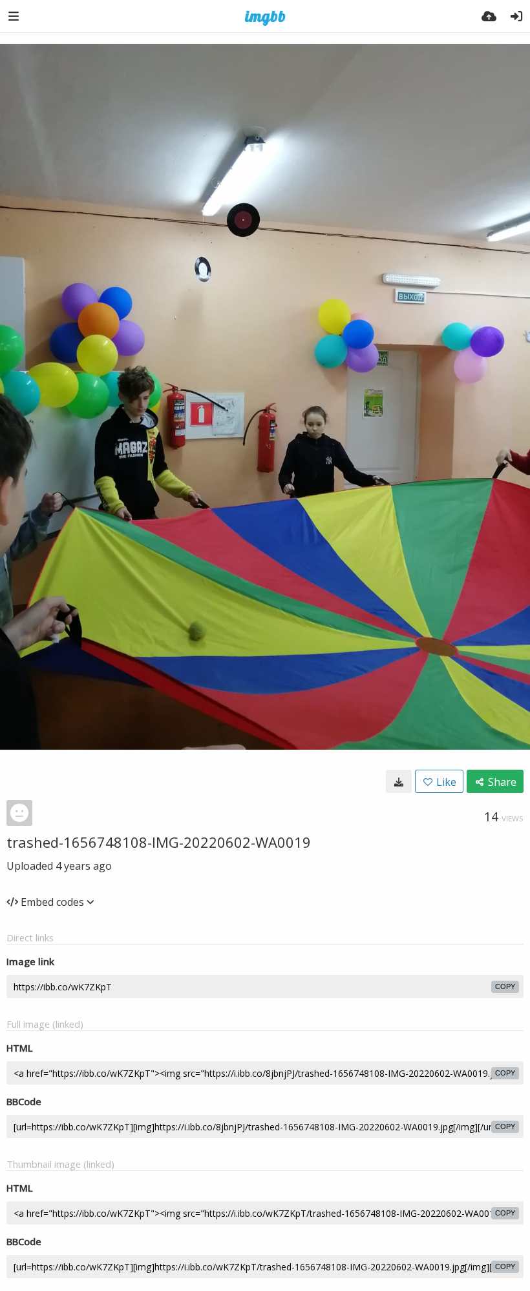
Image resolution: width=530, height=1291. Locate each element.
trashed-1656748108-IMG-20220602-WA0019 (158, 842)
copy (505, 986)
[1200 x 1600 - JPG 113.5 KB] (399, 781)
